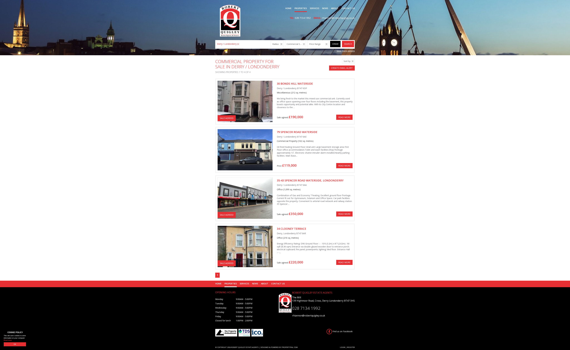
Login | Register (347, 347)
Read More (344, 117)
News (325, 8)
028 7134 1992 (303, 18)
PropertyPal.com (290, 347)
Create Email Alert (342, 68)
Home (288, 8)
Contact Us (348, 8)
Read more (8, 340)
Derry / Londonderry (228, 43)
